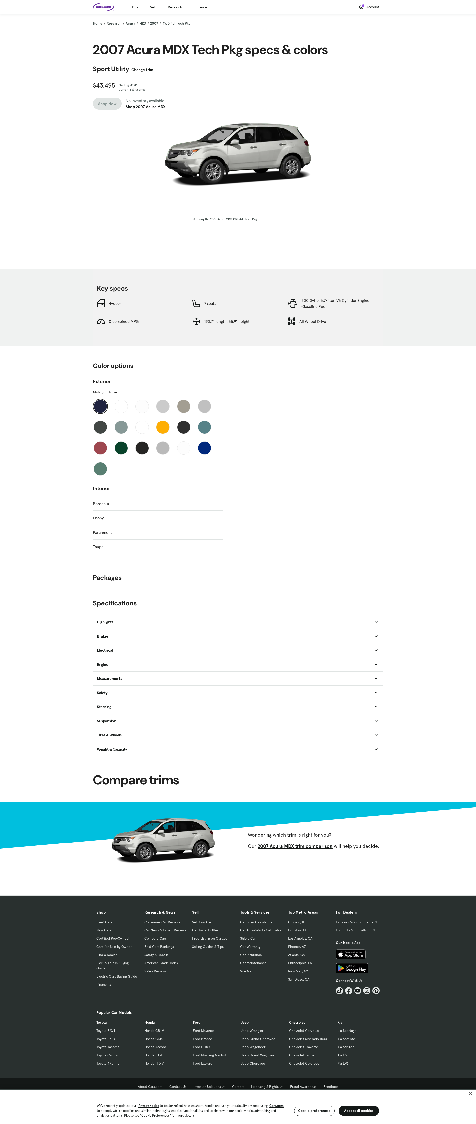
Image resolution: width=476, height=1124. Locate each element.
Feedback (330, 1086)
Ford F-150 (201, 1047)
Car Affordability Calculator (260, 930)
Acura (130, 23)
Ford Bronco (202, 1039)
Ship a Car (248, 938)
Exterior (102, 381)
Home (97, 23)
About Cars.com (150, 1086)
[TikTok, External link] (339, 990)
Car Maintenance (253, 963)
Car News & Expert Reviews (165, 930)
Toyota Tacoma (107, 1047)
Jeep (245, 1022)
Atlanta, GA (296, 955)
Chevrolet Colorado (304, 1063)
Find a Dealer (106, 955)
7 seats (210, 303)
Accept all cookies (359, 1110)
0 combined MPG (124, 321)
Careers (238, 1086)
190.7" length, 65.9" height (227, 321)
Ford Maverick (203, 1030)
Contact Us (177, 1086)
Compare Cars (155, 938)
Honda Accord (155, 1047)
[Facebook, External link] (348, 990)
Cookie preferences (314, 1110)
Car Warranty (250, 946)
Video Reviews (155, 971)
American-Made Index (161, 963)
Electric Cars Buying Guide (116, 976)
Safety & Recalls (156, 955)
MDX (142, 23)
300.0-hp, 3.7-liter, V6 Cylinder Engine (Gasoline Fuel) (335, 303)
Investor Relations (207, 1086)
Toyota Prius (105, 1039)
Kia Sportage (347, 1030)
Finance (201, 7)
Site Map (246, 971)
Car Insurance (251, 955)
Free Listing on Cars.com (211, 938)
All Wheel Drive (312, 321)
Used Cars (104, 922)
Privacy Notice (148, 1106)
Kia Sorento (346, 1039)
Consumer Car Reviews (162, 922)
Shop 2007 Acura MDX (146, 106)
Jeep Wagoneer (253, 1047)
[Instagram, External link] (366, 990)
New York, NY (298, 971)
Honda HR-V (154, 1063)
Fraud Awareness (303, 1086)
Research (175, 7)
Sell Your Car (201, 922)
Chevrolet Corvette (304, 1030)
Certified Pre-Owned (112, 938)
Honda (150, 1022)
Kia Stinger (345, 1047)
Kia (339, 1022)
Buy (135, 7)
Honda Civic (154, 1039)
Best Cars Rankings (159, 946)
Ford (196, 1022)
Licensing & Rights (265, 1086)
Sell (152, 7)
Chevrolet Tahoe (302, 1055)
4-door (115, 303)
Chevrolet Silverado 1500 (308, 1039)
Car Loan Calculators (256, 922)
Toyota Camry (107, 1055)
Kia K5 (342, 1055)
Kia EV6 (343, 1063)
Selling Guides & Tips (208, 946)
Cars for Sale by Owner (114, 946)
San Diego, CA (298, 979)
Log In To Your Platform (354, 930)
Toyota (101, 1022)
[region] (238, 1106)
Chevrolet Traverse (303, 1047)
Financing (103, 984)
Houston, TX (297, 930)
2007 (154, 23)
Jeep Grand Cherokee (258, 1039)
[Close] (470, 1093)
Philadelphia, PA (300, 963)
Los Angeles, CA (300, 938)
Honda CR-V (154, 1030)
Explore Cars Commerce (355, 922)
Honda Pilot (153, 1055)
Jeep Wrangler (252, 1030)
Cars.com (276, 1106)
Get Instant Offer (205, 930)
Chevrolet (297, 1022)
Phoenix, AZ (297, 946)
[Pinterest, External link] (376, 990)
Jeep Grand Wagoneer (258, 1055)
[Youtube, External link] (357, 990)
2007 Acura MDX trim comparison (295, 846)
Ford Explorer (203, 1063)
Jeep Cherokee (253, 1063)
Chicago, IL (296, 922)
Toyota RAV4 (105, 1030)
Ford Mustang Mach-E (210, 1055)
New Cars (103, 930)
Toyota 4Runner (108, 1063)
